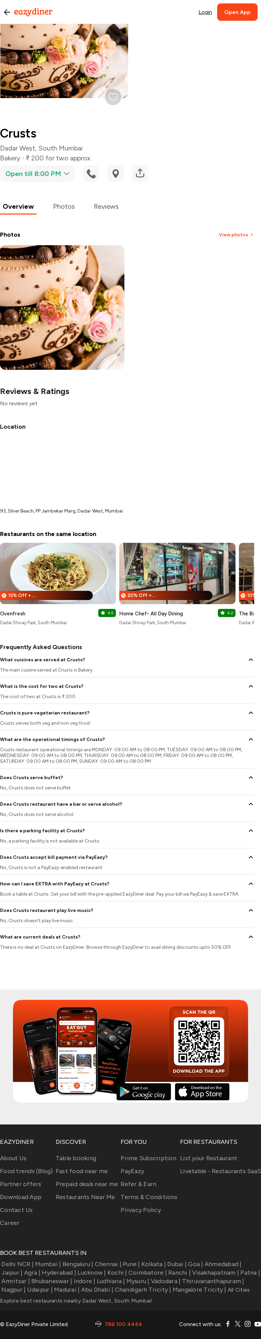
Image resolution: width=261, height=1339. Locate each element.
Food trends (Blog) (26, 1171)
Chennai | (108, 1264)
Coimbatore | (147, 1272)
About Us (13, 1158)
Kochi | (117, 1272)
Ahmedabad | (223, 1264)
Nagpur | (13, 1289)
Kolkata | (153, 1264)
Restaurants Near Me (85, 1197)
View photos (233, 235)
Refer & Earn (138, 1184)
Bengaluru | (78, 1264)
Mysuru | (137, 1281)
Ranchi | (179, 1272)
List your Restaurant (208, 1158)
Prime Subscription (148, 1158)
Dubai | (177, 1264)
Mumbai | (48, 1264)
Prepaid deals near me (87, 1184)
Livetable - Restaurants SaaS (220, 1171)
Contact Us (16, 1210)
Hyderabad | (59, 1272)
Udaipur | (40, 1289)
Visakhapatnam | (215, 1272)
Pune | (131, 1264)
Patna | (250, 1272)
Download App (20, 1197)
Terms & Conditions (149, 1197)
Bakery (10, 158)
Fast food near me (82, 1171)
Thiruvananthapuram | (213, 1281)
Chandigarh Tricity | (143, 1289)
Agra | (32, 1272)
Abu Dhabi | (97, 1289)
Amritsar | (15, 1281)
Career (10, 1223)
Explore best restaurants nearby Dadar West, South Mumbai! (76, 1300)
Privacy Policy (141, 1210)
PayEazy (132, 1171)
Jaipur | (11, 1272)
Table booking (76, 1158)
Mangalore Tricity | (199, 1289)
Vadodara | (166, 1281)
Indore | (84, 1281)
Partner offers (20, 1184)
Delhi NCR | (17, 1264)
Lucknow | (91, 1272)
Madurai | (67, 1289)
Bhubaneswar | (51, 1281)
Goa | (195, 1264)
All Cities (238, 1290)
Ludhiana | (111, 1281)
